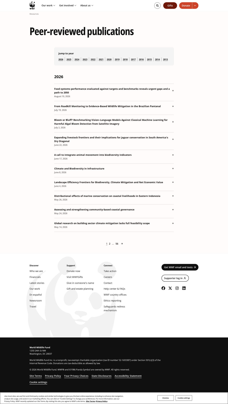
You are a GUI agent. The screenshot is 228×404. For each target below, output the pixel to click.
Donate (186, 5)
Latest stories (37, 282)
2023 (85, 59)
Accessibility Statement (128, 375)
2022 (93, 59)
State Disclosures (101, 375)
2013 (165, 59)
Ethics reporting (112, 300)
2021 (101, 59)
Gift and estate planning (80, 288)
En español (36, 294)
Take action (110, 271)
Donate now (73, 271)
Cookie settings (38, 382)
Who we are (36, 271)
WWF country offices (115, 294)
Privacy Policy (53, 375)
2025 (68, 59)
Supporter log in (173, 278)
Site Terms (36, 375)
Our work (47, 5)
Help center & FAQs (114, 288)
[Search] (157, 5)
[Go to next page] (122, 243)
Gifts (170, 5)
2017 (133, 59)
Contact (108, 282)
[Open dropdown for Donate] (195, 5)
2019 (117, 59)
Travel (33, 306)
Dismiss (165, 398)
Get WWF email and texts (178, 267)
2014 (157, 59)
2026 (60, 59)
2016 (141, 59)
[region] (114, 398)
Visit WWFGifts (75, 277)
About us (85, 5)
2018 (125, 59)
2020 (109, 59)
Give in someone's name (80, 282)
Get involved (66, 5)
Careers (108, 277)
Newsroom (36, 300)
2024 (77, 59)
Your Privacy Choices (76, 375)
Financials (35, 277)
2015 (149, 59)
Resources (34, 14)
